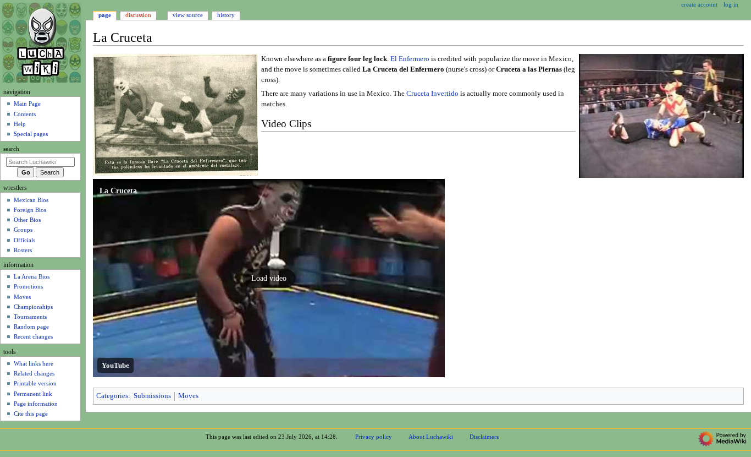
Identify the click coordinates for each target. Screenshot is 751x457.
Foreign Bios (30, 209)
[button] (269, 278)
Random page (31, 326)
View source (188, 15)
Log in (731, 4)
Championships (33, 306)
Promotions (28, 286)
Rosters (23, 250)
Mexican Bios (31, 200)
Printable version (35, 383)
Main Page (27, 103)
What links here (33, 363)
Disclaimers (484, 436)
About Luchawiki (430, 436)
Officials (24, 240)
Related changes (34, 373)
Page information (36, 403)
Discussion (138, 15)
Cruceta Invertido (432, 93)
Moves (188, 396)
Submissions (152, 396)
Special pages (31, 133)
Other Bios (27, 219)
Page (104, 15)
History (226, 15)
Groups (23, 229)
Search (11, 149)
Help (20, 124)
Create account (699, 4)
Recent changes (33, 336)
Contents (25, 114)
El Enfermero (409, 59)
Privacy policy (373, 436)
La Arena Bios (31, 276)
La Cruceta (118, 191)
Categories (112, 396)
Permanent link (33, 393)
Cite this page (31, 413)
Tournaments (30, 316)
